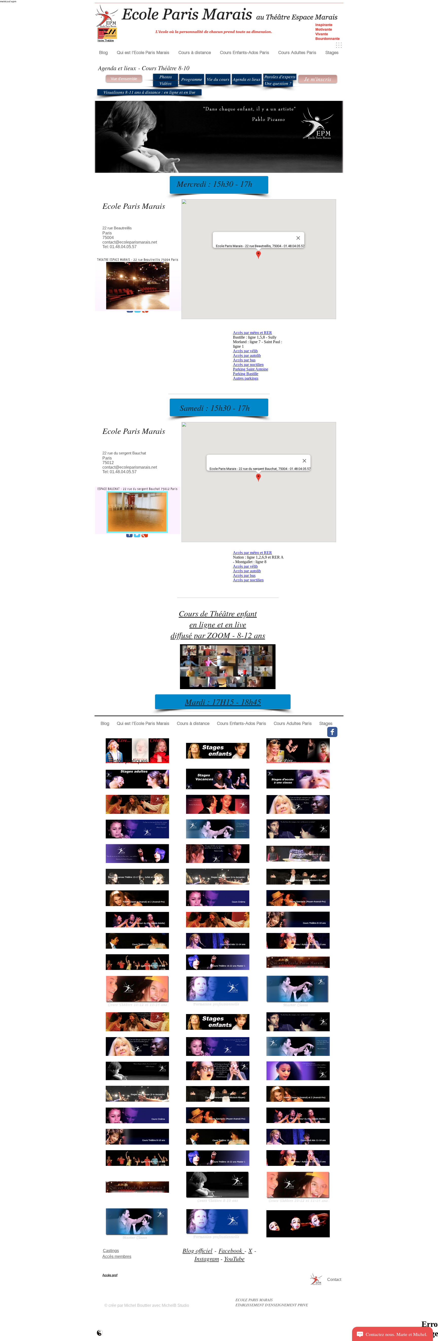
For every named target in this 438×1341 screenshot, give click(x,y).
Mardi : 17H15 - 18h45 (223, 701)
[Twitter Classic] (137, 534)
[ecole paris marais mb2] (100, 1333)
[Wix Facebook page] (332, 732)
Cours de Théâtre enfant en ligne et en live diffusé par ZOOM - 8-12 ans (218, 624)
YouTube (234, 1258)
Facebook (231, 1250)
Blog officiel (197, 1250)
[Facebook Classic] (129, 534)
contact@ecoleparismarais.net (129, 242)
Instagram (206, 1258)
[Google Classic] (144, 534)
